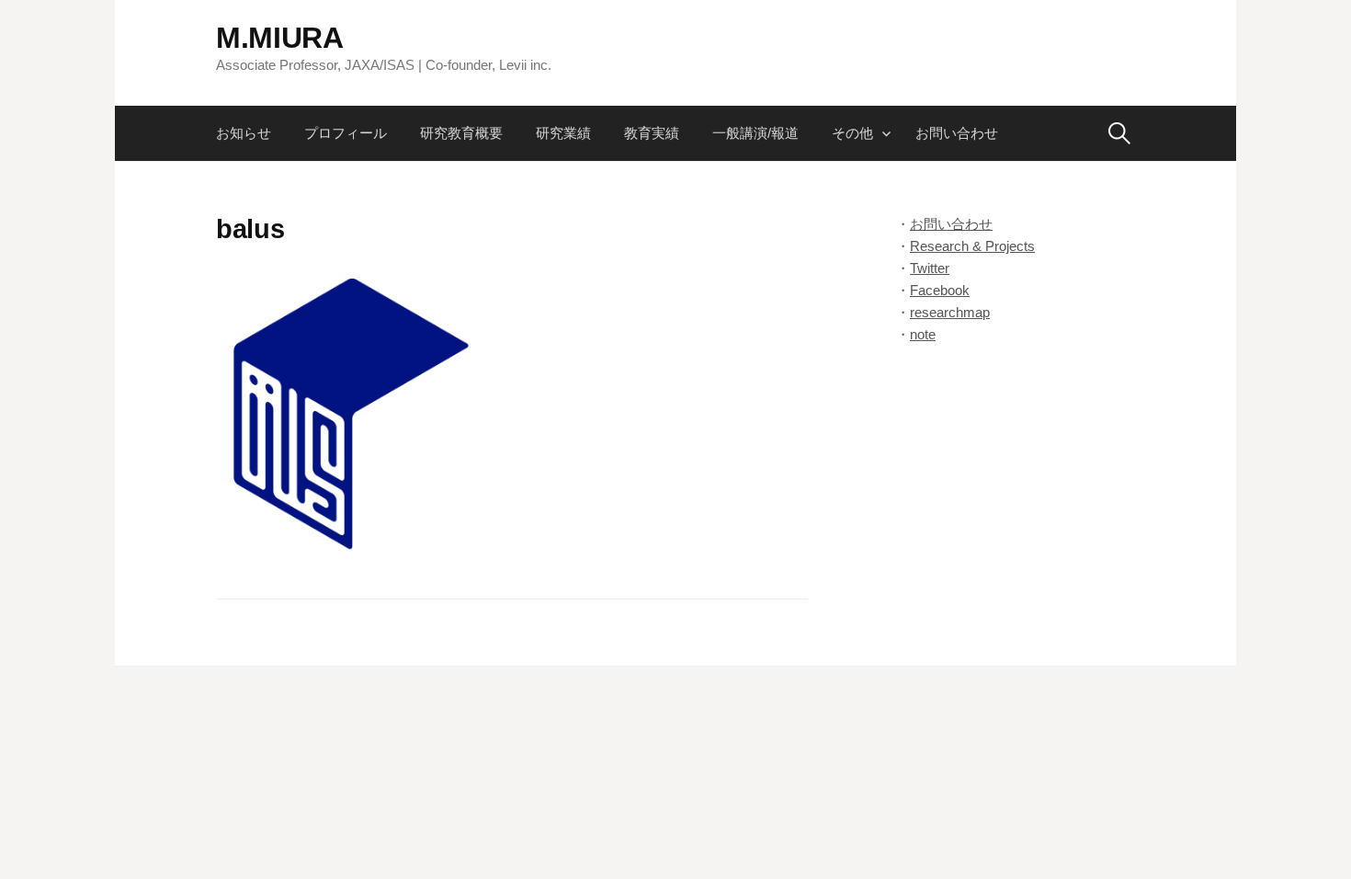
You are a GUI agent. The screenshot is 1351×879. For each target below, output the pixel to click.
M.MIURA (280, 37)
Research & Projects (972, 246)
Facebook (940, 290)
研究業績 (563, 133)
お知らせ (243, 133)
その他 (852, 133)
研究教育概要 (461, 133)
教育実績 (651, 133)
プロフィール (345, 133)
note (923, 334)
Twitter (929, 268)
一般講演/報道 (755, 133)
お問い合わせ (956, 133)
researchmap (950, 312)
